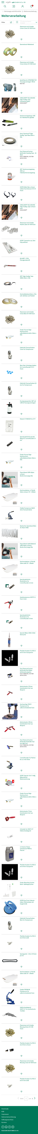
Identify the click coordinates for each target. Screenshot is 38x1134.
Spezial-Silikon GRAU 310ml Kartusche (27, 634)
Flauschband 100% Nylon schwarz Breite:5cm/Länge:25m (27, 474)
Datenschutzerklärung (8, 1117)
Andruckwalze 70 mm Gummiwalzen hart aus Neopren (26, 813)
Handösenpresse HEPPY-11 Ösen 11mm (28, 598)
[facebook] (2, 1127)
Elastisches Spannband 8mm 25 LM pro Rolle (28, 527)
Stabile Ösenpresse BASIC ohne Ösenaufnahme (27, 509)
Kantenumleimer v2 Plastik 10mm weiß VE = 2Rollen (27, 562)
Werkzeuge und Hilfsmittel (12, 11)
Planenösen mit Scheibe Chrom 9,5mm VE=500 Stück (28, 63)
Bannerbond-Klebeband (27, 44)
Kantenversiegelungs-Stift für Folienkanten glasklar (27, 116)
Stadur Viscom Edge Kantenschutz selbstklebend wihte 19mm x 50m (28, 796)
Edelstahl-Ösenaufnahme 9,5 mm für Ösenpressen (28, 384)
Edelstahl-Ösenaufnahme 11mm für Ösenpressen (27, 348)
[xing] (9, 1127)
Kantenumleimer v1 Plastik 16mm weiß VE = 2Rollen (27, 972)
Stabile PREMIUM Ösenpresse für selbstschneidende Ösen (27, 991)
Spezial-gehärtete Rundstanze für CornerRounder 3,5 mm (26, 581)
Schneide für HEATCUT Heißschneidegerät (26, 830)
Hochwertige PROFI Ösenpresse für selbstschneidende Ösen (27, 706)
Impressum (5, 1114)
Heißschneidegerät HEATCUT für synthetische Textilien (28, 1009)
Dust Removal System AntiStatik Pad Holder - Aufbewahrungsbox (26, 670)
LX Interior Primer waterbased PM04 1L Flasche (26, 848)
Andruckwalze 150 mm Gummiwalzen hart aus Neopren (26, 688)
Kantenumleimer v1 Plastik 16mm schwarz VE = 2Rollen (28, 491)
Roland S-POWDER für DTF (28, 419)
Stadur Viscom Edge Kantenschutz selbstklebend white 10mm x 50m (28, 332)
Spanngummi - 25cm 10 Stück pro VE (28, 955)
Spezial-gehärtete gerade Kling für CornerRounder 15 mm (28, 438)
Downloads (4, 1109)
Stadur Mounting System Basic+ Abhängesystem (27, 883)
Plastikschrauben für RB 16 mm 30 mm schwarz (28, 1044)
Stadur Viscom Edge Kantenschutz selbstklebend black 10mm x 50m (28, 457)
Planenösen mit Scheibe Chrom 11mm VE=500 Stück (27, 27)
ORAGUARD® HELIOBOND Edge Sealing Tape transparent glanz (27, 99)
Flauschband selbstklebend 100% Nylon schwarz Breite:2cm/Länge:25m (28, 545)
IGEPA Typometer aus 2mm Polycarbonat (27, 241)
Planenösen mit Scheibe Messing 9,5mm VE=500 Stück (27, 1027)
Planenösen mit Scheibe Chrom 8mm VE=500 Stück (27, 313)
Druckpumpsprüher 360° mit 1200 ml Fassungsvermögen (28, 402)
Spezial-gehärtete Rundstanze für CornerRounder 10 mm (26, 616)
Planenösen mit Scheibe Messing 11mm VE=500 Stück (28, 1062)
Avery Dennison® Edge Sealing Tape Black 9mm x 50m (27, 135)
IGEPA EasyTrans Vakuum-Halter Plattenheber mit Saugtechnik (27, 902)
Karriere (4, 1122)
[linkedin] (6, 1127)
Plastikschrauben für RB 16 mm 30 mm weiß (28, 937)
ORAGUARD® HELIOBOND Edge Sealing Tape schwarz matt (28, 206)
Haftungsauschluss (7, 1120)
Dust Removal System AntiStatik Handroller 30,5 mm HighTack (27, 741)
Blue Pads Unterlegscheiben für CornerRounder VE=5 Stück (28, 367)
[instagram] (12, 1127)
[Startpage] (18, 2)
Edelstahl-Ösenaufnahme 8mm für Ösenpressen (27, 919)
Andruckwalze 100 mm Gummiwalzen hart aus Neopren (26, 723)
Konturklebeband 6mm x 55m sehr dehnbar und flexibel (28, 295)
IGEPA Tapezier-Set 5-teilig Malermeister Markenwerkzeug (27, 777)
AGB (2, 1112)
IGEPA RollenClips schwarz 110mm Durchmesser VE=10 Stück (28, 188)
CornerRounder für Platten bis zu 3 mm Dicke (28, 758)
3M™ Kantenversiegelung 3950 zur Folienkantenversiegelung (27, 171)
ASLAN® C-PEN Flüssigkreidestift (25, 259)
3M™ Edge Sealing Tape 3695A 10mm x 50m (26, 277)
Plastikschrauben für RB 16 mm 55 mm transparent (28, 651)
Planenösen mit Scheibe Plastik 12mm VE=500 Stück (27, 223)
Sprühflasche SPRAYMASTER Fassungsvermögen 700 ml (28, 81)
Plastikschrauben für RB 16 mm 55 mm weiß (28, 1079)
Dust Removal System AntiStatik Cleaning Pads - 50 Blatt (28, 153)
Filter (3, 22)
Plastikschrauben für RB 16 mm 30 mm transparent (28, 865)
